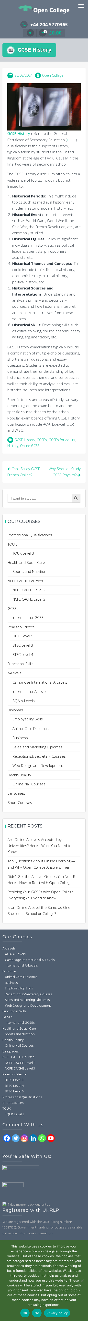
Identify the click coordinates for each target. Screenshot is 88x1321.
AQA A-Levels (23, 700)
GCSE (71, 139)
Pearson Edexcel (21, 626)
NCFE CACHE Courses (25, 580)
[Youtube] (51, 1138)
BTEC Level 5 (22, 635)
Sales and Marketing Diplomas (37, 746)
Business (20, 737)
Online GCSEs (30, 445)
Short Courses (20, 802)
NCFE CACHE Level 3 (28, 599)
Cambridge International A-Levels (39, 682)
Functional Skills (20, 663)
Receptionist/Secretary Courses (39, 756)
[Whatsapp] (42, 1138)
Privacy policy (57, 1313)
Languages (16, 793)
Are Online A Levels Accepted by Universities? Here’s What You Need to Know (39, 845)
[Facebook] (7, 1138)
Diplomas (15, 709)
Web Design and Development (37, 765)
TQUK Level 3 (23, 553)
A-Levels (15, 672)
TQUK (12, 544)
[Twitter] (16, 1138)
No (36, 1313)
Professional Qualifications (30, 534)
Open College (52, 75)
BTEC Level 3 (22, 645)
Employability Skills (27, 718)
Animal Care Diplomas (30, 728)
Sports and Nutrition (29, 571)
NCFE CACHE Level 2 (28, 589)
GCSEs (42, 439)
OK (25, 1313)
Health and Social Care (26, 562)
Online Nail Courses (28, 783)
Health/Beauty (19, 774)
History (12, 445)
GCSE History (18, 133)
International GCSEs (28, 617)
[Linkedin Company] (33, 1138)
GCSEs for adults (62, 439)
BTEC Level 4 (22, 654)
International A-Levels (30, 691)
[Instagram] (24, 1138)
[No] (81, 1280)
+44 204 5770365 (49, 24)
